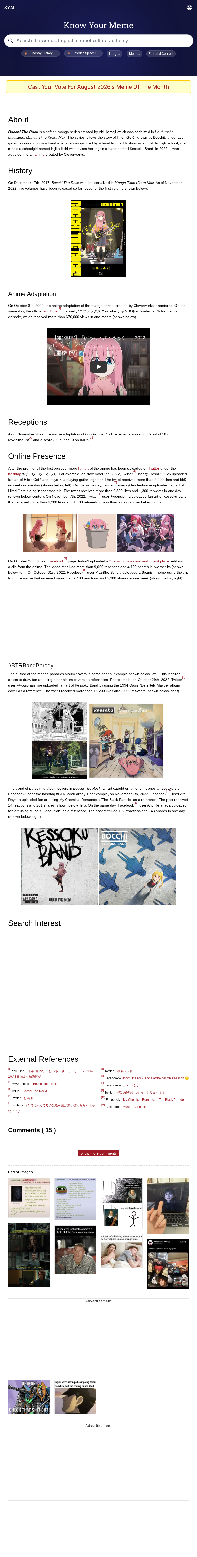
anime (40, 154)
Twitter (154, 468)
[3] (91, 437)
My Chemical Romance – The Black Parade (153, 1100)
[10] (168, 791)
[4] (134, 471)
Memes (134, 54)
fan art (83, 468)
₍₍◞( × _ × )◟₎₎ (130, 1085)
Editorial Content (161, 54)
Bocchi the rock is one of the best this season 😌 (155, 1078)
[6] (99, 493)
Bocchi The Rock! (45, 1084)
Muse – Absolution (136, 1107)
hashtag (14, 474)
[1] (59, 308)
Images (114, 54)
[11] (136, 802)
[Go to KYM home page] (9, 7)
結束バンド (124, 1071)
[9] (183, 677)
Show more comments (98, 1153)
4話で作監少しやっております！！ (141, 1092)
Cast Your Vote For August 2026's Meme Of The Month (98, 87)
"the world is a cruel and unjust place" (139, 561)
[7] (65, 558)
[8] (84, 569)
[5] (115, 482)
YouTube (50, 311)
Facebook (56, 561)
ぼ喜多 (28, 1098)
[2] (30, 437)
